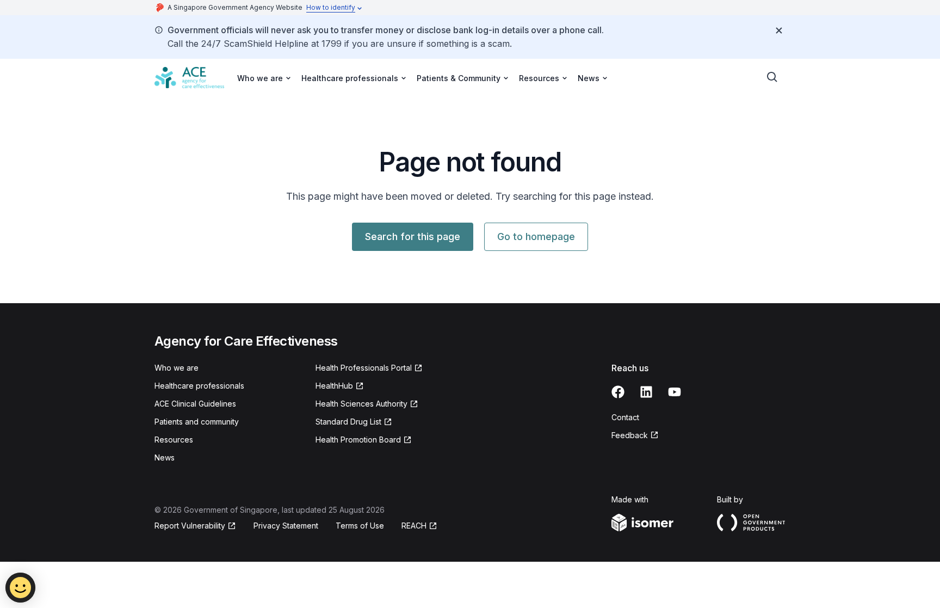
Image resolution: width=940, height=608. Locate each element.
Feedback (629, 435)
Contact (625, 417)
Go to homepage (536, 236)
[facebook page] (617, 391)
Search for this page (412, 236)
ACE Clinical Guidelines (195, 403)
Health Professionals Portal (364, 367)
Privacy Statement (285, 525)
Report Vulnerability (189, 525)
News (164, 457)
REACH (413, 525)
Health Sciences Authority (361, 403)
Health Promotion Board (358, 439)
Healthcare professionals (199, 385)
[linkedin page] (646, 391)
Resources (173, 439)
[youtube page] (674, 391)
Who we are (176, 367)
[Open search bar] (772, 77)
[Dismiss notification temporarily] (779, 30)
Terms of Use (360, 525)
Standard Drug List (348, 421)
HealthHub (334, 385)
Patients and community (196, 421)
